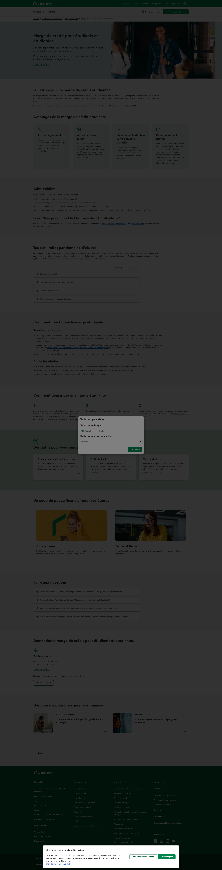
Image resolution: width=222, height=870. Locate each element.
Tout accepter (167, 857)
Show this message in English (58, 864)
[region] (111, 856)
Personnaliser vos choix (143, 857)
